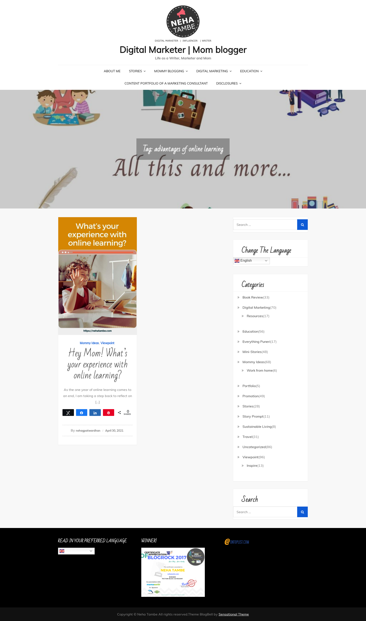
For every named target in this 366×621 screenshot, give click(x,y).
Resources (255, 316)
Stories (135, 71)
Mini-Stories (252, 352)
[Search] (302, 224)
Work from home (260, 370)
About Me (112, 71)
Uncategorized (254, 447)
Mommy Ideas (89, 343)
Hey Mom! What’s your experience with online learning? (98, 364)
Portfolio (249, 386)
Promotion (251, 396)
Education (249, 71)
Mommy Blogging (169, 71)
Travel (247, 437)
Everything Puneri (256, 341)
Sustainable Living (257, 426)
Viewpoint (107, 343)
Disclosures (227, 83)
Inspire (252, 465)
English (246, 260)
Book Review (253, 297)
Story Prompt (253, 416)
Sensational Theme (234, 614)
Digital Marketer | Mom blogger (183, 49)
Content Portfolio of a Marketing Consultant (166, 83)
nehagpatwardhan (88, 430)
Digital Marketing (212, 71)
